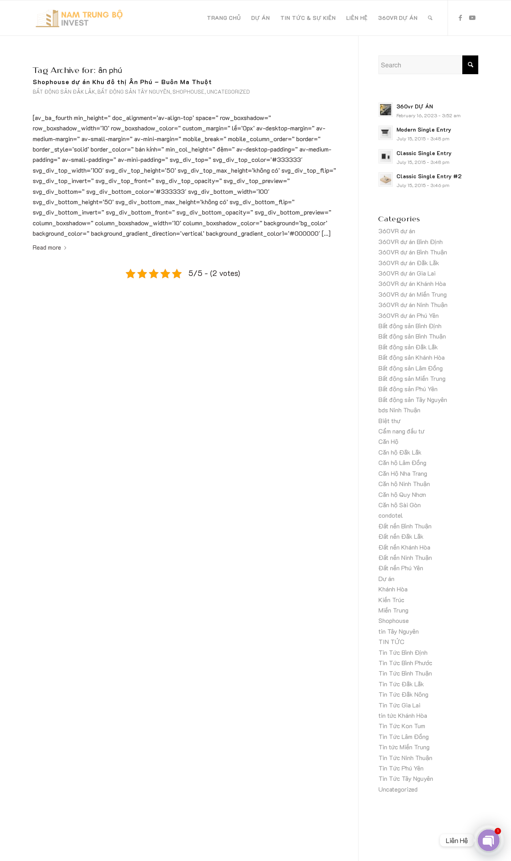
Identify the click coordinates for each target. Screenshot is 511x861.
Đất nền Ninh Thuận (405, 557)
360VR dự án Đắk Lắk (408, 262)
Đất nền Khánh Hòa (404, 547)
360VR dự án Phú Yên (408, 315)
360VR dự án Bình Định (410, 241)
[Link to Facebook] (460, 18)
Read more (47, 247)
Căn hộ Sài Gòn (399, 504)
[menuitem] (224, 17)
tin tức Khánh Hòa (402, 715)
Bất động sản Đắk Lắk (64, 92)
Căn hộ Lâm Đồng (402, 462)
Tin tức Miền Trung (404, 747)
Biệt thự (389, 420)
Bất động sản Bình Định (410, 325)
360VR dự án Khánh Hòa (412, 283)
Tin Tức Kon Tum (401, 725)
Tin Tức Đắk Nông (403, 694)
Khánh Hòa (393, 589)
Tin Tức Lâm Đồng (403, 736)
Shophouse (188, 92)
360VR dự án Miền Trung (412, 294)
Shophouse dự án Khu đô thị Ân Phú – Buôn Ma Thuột (122, 81)
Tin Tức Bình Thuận (405, 673)
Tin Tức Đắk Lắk (401, 684)
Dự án (386, 578)
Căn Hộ (388, 441)
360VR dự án (396, 231)
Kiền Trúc (391, 599)
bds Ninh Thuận (399, 410)
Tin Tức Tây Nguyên (405, 778)
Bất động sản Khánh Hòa (411, 357)
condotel (390, 515)
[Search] (430, 17)
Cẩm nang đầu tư (401, 431)
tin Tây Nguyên (398, 631)
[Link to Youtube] (472, 18)
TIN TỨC (391, 641)
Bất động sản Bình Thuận (412, 336)
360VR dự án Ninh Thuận (413, 304)
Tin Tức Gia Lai (399, 705)
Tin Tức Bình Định (403, 652)
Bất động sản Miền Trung (412, 378)
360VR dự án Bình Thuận (412, 252)
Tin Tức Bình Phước (405, 662)
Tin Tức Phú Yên (401, 768)
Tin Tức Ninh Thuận (405, 757)
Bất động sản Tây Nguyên (133, 92)
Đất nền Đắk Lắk (401, 536)
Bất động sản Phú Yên (408, 388)
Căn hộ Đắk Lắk (400, 452)
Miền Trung (393, 610)
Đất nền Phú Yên (400, 567)
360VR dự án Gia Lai (407, 273)
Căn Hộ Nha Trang (402, 473)
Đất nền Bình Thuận (405, 526)
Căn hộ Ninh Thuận (404, 483)
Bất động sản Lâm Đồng (410, 368)
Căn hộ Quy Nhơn (402, 494)
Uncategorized (228, 92)
